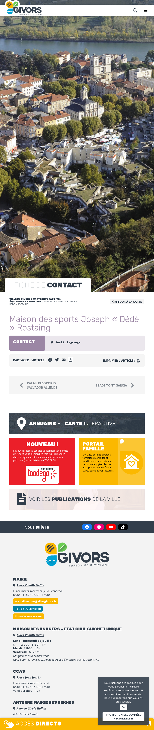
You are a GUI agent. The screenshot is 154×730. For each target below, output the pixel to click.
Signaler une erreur (28, 616)
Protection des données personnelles (123, 716)
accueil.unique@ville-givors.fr (36, 601)
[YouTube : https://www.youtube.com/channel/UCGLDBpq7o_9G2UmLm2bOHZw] (111, 527)
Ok (123, 707)
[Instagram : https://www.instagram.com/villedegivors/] (99, 527)
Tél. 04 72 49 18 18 (28, 609)
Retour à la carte (128, 301)
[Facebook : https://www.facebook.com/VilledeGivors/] (87, 527)
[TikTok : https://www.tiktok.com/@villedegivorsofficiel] (123, 527)
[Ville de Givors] (26, 8)
